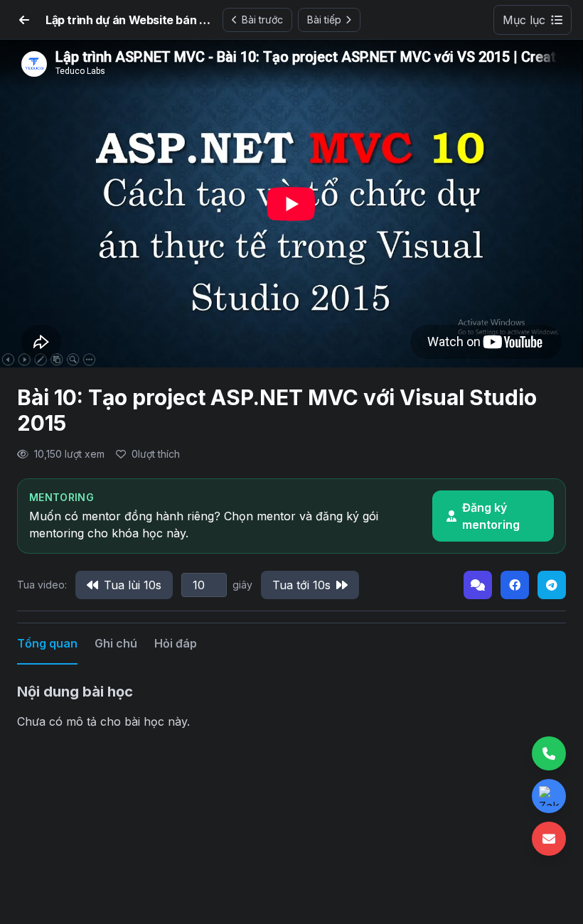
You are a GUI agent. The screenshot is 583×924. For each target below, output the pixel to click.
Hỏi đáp (175, 643)
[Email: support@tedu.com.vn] (549, 839)
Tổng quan (47, 643)
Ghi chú (116, 643)
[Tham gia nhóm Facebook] (515, 585)
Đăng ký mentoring (491, 516)
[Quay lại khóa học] (24, 20)
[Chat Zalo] (549, 796)
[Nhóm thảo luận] (478, 585)
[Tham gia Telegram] (551, 585)
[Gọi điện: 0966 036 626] (549, 753)
